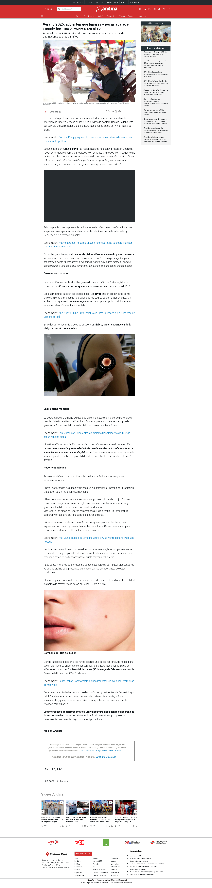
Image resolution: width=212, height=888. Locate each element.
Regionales (78, 873)
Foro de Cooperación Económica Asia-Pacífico (147, 864)
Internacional (79, 875)
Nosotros (114, 875)
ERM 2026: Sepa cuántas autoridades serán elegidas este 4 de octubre (156, 74)
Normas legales (112, 2)
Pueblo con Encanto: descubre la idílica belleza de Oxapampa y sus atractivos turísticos (156, 92)
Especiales (99, 2)
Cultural (95, 858)
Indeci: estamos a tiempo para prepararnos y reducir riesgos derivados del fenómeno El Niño (155, 121)
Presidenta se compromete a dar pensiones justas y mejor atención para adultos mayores (126, 820)
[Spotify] (164, 9)
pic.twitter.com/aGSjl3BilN (110, 750)
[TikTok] (169, 9)
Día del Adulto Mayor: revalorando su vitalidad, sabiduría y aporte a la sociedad (100, 820)
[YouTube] (149, 9)
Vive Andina (134, 2)
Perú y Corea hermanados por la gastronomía (146, 872)
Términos (114, 880)
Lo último (77, 16)
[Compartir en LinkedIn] (63, 825)
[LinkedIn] (145, 9)
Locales (77, 870)
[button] (42, 811)
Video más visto (156, 23)
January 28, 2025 (106, 756)
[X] (140, 9)
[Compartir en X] (61, 825)
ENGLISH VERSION (83, 853)
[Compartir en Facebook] (58, 825)
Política (77, 864)
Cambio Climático (99, 875)
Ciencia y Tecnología (100, 873)
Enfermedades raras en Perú (140, 859)
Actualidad (89, 16)
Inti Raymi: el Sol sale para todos (142, 874)
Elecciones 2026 (136, 856)
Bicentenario (78, 2)
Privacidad (123, 880)
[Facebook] (135, 9)
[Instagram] (154, 9)
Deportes (96, 864)
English (48, 9)
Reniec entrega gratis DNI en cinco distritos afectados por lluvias (155, 112)
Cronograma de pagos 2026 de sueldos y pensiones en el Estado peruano (155, 54)
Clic (94, 867)
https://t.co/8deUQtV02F (89, 750)
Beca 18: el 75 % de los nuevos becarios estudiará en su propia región (52, 819)
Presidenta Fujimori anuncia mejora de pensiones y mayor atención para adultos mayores (155, 139)
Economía (78, 867)
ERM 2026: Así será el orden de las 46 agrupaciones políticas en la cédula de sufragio (156, 83)
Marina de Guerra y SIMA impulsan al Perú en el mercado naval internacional (76, 820)
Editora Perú (91, 880)
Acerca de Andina (103, 880)
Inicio (76, 858)
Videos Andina (52, 794)
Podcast (131, 16)
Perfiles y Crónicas (99, 870)
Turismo (124, 2)
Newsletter (142, 16)
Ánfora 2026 (97, 861)
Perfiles (89, 2)
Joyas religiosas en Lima (139, 861)
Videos (122, 16)
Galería (100, 16)
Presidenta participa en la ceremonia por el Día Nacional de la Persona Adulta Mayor (156, 130)
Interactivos (115, 867)
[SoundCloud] (159, 9)
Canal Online (111, 16)
